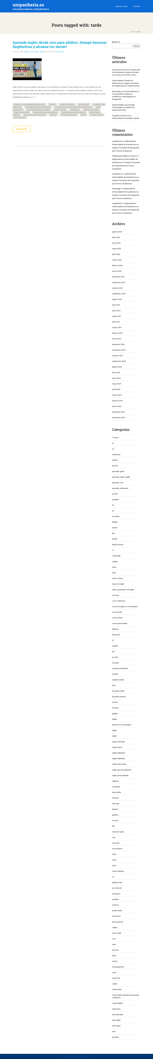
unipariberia (117, 141)
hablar (114, 719)
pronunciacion (117, 922)
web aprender (117, 1014)
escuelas (115, 662)
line (113, 826)
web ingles (116, 1025)
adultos (26, 52)
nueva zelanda (118, 871)
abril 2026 (116, 254)
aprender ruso (117, 482)
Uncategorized (118, 967)
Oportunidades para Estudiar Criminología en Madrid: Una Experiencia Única (123, 107)
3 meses (115, 437)
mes (113, 837)
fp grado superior (119, 696)
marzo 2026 (117, 260)
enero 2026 (116, 271)
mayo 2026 (116, 248)
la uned (115, 820)
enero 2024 (116, 406)
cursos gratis (34, 52)
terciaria (115, 950)
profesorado (117, 910)
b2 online (116, 516)
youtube (115, 1037)
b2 (113, 510)
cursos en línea (60, 110)
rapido (114, 927)
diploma (115, 629)
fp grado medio (118, 691)
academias (116, 454)
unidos (114, 983)
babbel (114, 522)
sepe (114, 944)
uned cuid (116, 978)
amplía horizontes (67, 104)
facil (113, 685)
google (115, 713)
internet (115, 798)
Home (133, 32)
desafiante (75, 110)
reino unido (116, 933)
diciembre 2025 (118, 276)
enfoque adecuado (91, 110)
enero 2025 (116, 338)
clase (114, 572)
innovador (116, 786)
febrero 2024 (117, 400)
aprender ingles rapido (121, 477)
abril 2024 (116, 389)
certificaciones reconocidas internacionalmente (73, 107)
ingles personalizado (120, 775)
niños (114, 860)
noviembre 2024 (118, 350)
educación (116, 634)
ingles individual (118, 758)
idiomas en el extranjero (121, 724)
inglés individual (118, 753)
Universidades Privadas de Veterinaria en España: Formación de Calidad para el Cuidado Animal (125, 83)
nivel (114, 865)
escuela (115, 657)
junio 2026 (116, 243)
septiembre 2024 (119, 361)
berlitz (114, 539)
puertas (53, 115)
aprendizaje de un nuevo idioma (38, 107)
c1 (113, 550)
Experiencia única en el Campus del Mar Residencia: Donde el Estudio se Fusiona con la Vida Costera (126, 72)
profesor (115, 905)
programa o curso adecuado (34, 115)
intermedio (116, 792)
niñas (114, 854)
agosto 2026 (117, 231)
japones (115, 815)
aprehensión (84, 104)
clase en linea (117, 578)
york (114, 1031)
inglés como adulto (21, 112)
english (115, 646)
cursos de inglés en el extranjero (125, 606)
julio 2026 (116, 237)
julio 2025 (116, 305)
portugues (116, 893)
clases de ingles (118, 584)
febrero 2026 (117, 265)
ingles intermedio (119, 764)
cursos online (117, 617)
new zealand (117, 848)
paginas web (117, 882)
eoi (113, 651)
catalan (115, 561)
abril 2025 (116, 322)
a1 (113, 443)
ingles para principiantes (121, 770)
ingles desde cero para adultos (45, 112)
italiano (115, 809)
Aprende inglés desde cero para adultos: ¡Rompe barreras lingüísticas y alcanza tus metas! (60, 44)
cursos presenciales (119, 623)
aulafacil (115, 499)
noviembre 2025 (118, 282)
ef (113, 640)
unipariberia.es (28, 5)
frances (115, 702)
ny (113, 876)
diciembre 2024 (118, 344)
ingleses (115, 781)
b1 (113, 505)
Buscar (136, 46)
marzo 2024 (117, 395)
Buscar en (116, 42)
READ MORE (21, 129)
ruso (114, 938)
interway (115, 803)
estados (115, 674)
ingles (42, 52)
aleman (115, 465)
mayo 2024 (116, 383)
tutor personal (19, 117)
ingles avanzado (118, 741)
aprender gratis (118, 471)
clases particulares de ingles (123, 589)
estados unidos (118, 679)
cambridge (116, 555)
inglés (114, 736)
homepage (116, 188)
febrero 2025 (117, 333)
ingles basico (117, 747)
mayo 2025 (116, 316)
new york (115, 843)
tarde (83, 115)
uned (114, 972)
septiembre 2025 (119, 293)
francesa (115, 707)
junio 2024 (116, 378)
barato (114, 527)
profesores (116, 916)
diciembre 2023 (118, 412)
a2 (113, 449)
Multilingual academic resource (124, 156)
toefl (114, 955)
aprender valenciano (120, 488)
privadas (115, 899)
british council (117, 544)
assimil (114, 494)
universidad (116, 989)
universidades (117, 1003)
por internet (117, 888)
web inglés (116, 1020)
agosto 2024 (117, 367)
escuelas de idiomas (120, 668)
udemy (115, 961)
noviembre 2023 (118, 417)
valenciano (116, 1009)
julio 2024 (116, 372)
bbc (113, 533)
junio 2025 (116, 310)
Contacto (136, 6)
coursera (115, 595)
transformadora (97, 115)
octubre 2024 (117, 355)
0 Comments (60, 52)
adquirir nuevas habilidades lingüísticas (29, 104)
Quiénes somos (121, 6)
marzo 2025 (117, 327)
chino (114, 567)
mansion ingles (118, 831)
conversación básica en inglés (38, 110)
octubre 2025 (117, 288)
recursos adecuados (68, 115)
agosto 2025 (117, 299)
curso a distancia (118, 601)
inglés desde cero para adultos (73, 112)
